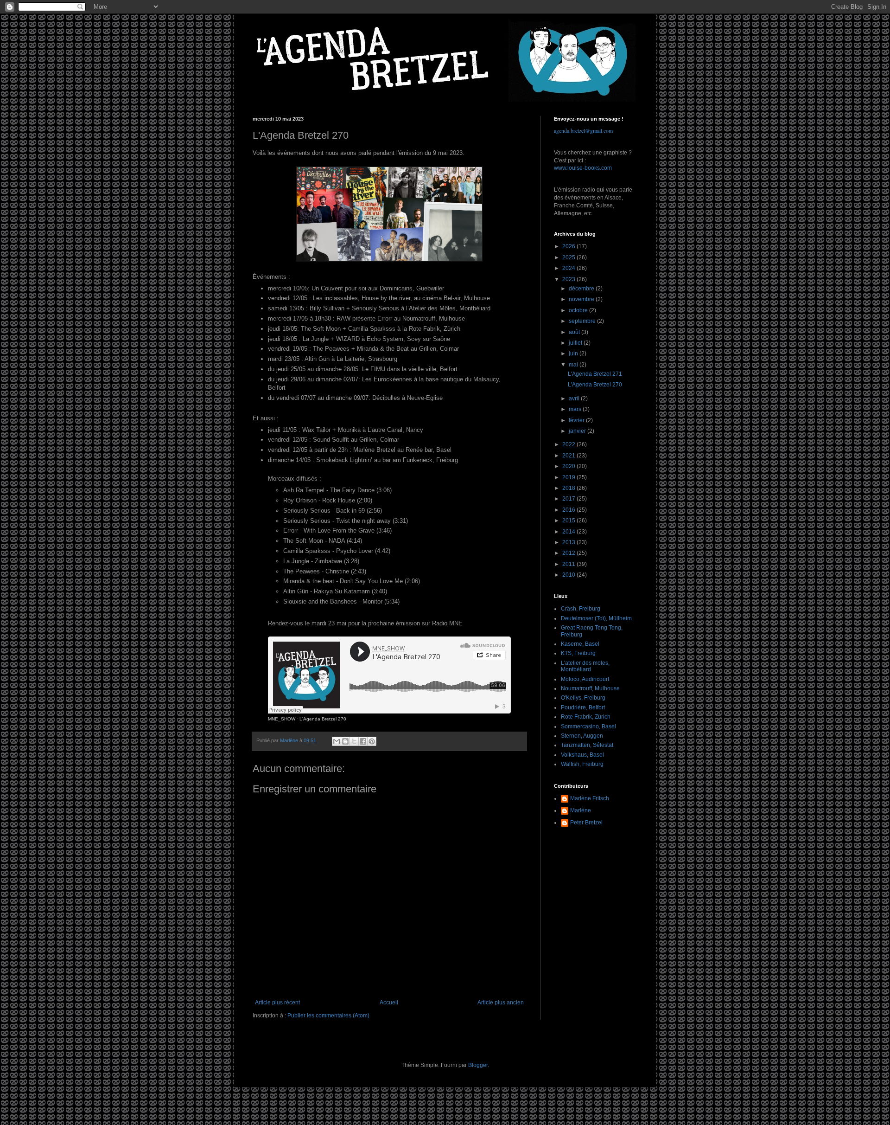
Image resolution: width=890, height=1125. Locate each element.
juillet (576, 343)
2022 (569, 444)
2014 (569, 531)
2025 (569, 257)
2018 (569, 488)
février (577, 420)
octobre (579, 310)
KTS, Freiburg (578, 653)
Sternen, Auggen (582, 736)
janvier (578, 431)
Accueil (389, 1002)
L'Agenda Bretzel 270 (322, 718)
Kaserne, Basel (580, 644)
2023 (569, 279)
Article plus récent (277, 1002)
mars (576, 409)
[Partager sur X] (354, 741)
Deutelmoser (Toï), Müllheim (596, 618)
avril (575, 398)
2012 (569, 553)
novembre (582, 299)
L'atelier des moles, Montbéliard (585, 666)
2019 (569, 477)
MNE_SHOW (281, 718)
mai (574, 364)
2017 (569, 498)
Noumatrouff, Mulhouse (590, 688)
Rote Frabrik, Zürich (585, 717)
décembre (582, 288)
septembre (583, 321)
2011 (569, 564)
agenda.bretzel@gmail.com (583, 130)
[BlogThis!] (345, 741)
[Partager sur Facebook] (363, 741)
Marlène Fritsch (589, 798)
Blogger (478, 1065)
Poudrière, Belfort (583, 707)
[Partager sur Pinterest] (371, 741)
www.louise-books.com (583, 168)
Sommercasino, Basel (588, 726)
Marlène (580, 810)
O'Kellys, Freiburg (583, 697)
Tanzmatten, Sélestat (587, 745)
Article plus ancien (500, 1002)
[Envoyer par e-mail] (336, 741)
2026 (569, 246)
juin (574, 353)
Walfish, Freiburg (582, 764)
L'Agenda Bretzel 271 (595, 374)
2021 (569, 455)
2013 (569, 542)
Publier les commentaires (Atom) (328, 1015)
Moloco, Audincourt (585, 679)
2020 (569, 466)
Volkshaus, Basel (582, 755)
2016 (569, 510)
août (575, 332)
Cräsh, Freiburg (580, 608)
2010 (569, 575)
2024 (569, 268)
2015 (569, 520)
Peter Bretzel (586, 822)
